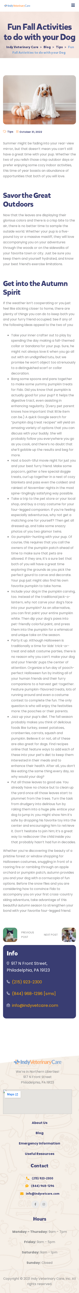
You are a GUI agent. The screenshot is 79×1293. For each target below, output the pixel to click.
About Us (39, 1122)
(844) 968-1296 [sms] (34, 993)
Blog (40, 1133)
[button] (73, 5)
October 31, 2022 (30, 132)
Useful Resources (39, 1153)
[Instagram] (43, 1204)
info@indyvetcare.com (35, 1005)
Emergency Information (39, 1143)
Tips (10, 132)
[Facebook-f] (35, 1204)
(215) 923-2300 (27, 982)
